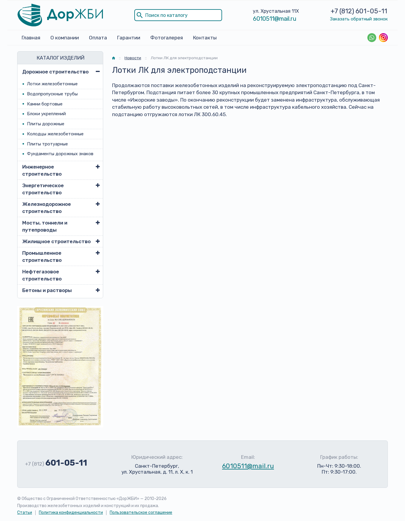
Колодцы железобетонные (55, 134)
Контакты (205, 38)
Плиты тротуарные (47, 144)
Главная (31, 38)
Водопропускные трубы (52, 94)
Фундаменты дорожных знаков (60, 153)
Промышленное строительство (42, 256)
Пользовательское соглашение (141, 512)
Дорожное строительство (55, 72)
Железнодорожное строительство (46, 207)
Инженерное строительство (42, 170)
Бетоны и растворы (47, 290)
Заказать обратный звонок (359, 19)
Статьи (24, 512)
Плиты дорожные (45, 123)
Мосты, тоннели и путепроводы (44, 226)
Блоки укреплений (46, 113)
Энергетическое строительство (43, 188)
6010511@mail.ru (274, 18)
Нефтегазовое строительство (42, 275)
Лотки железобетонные (52, 83)
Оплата (98, 38)
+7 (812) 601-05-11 (359, 11)
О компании (64, 38)
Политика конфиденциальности (71, 512)
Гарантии (128, 38)
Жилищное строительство (56, 241)
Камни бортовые (45, 104)
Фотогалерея (166, 38)
